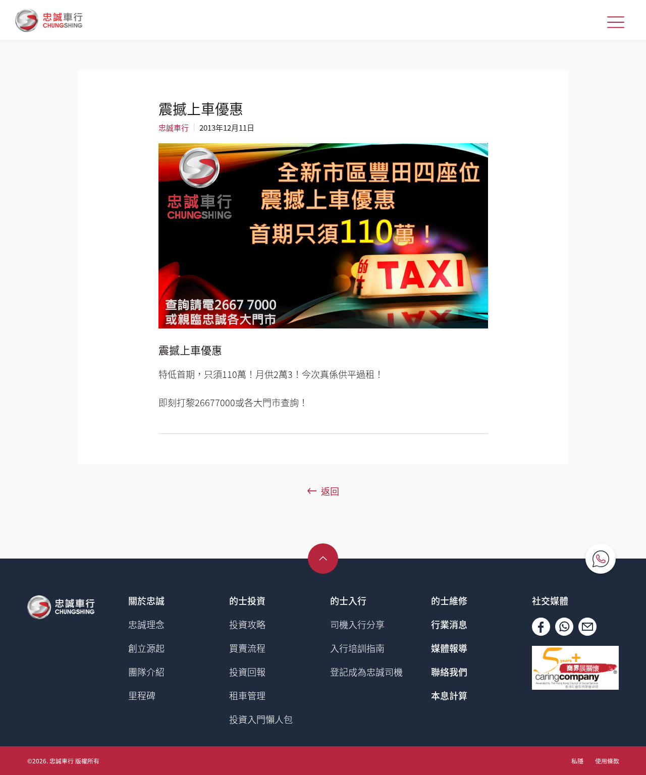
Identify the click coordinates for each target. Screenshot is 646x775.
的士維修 (449, 600)
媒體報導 (449, 647)
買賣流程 (247, 647)
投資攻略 (247, 624)
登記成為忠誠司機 (366, 671)
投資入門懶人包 (261, 719)
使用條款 (607, 760)
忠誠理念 (146, 624)
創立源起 (146, 647)
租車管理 (247, 695)
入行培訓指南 (357, 647)
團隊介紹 (146, 671)
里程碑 (141, 695)
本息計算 (449, 695)
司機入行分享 (357, 624)
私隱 (577, 760)
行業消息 (449, 624)
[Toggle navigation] (615, 22)
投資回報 (247, 671)
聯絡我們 (449, 671)
